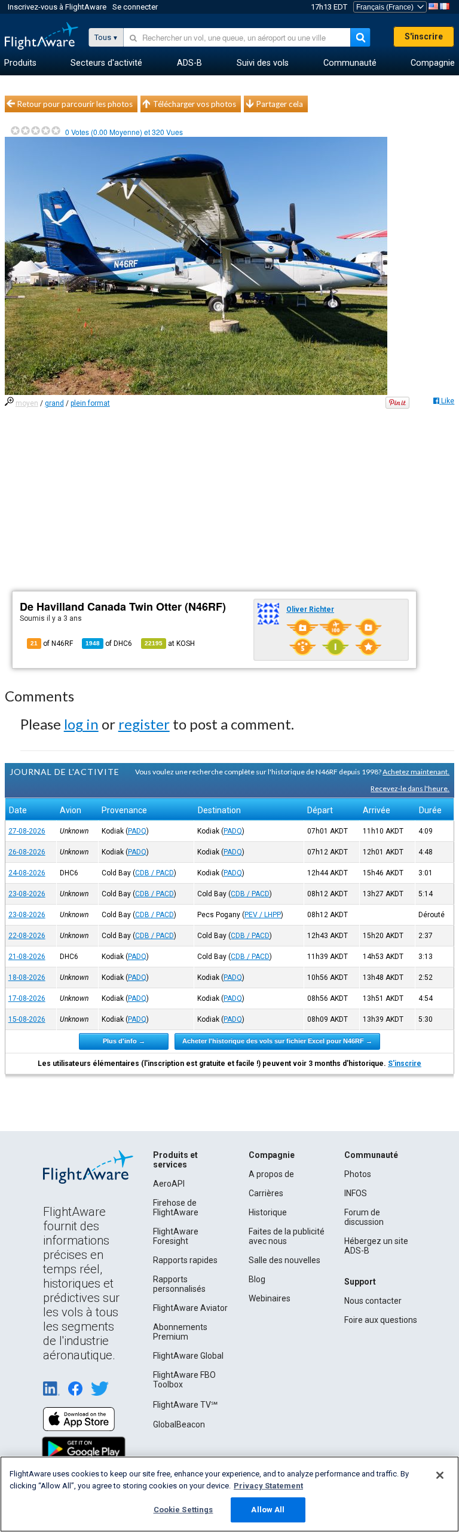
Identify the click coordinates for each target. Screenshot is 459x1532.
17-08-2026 (26, 998)
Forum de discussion (364, 1217)
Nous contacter (373, 1301)
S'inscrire (424, 36)
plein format (90, 403)
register (144, 724)
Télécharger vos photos (194, 104)
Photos (357, 1174)
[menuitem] (20, 63)
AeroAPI (169, 1183)
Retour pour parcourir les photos (75, 104)
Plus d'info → (124, 1040)
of (108, 643)
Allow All (267, 1509)
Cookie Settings (183, 1509)
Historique (268, 1212)
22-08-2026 (26, 936)
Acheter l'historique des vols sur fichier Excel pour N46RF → (277, 1040)
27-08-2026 (26, 831)
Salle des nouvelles (284, 1260)
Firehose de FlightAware (175, 1207)
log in (81, 724)
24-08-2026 (26, 873)
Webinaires (269, 1298)
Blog (257, 1279)
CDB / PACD (154, 873)
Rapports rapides (185, 1260)
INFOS (355, 1193)
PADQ (137, 831)
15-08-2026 (26, 1019)
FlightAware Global (188, 1356)
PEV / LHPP (262, 915)
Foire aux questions (380, 1320)
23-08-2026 (26, 894)
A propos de (271, 1174)
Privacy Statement (268, 1485)
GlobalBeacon (179, 1424)
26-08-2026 (26, 852)
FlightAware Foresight (175, 1236)
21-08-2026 (26, 956)
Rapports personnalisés (179, 1284)
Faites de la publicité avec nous (287, 1236)
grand (54, 403)
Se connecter (135, 6)
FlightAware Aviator (190, 1308)
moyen (27, 403)
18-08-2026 (26, 977)
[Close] (440, 1475)
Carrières (266, 1193)
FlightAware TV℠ (185, 1405)
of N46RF (51, 643)
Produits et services (175, 1159)
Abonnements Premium (180, 1331)
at (170, 643)
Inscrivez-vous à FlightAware (57, 6)
